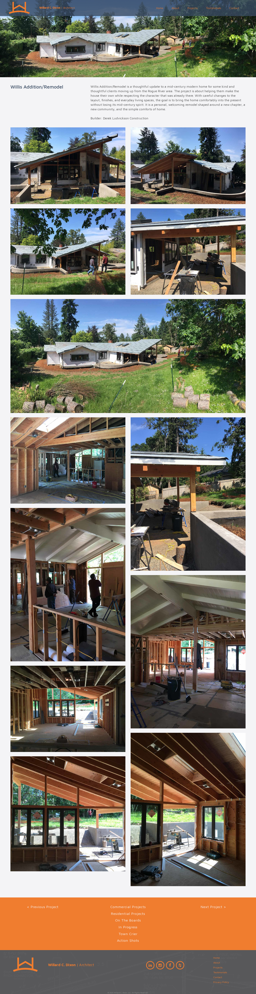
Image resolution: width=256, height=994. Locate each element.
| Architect (57, 7)
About (175, 8)
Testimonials (213, 8)
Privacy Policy (221, 982)
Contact (234, 8)
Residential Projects (128, 914)
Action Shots (128, 940)
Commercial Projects (128, 907)
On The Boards (128, 920)
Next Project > (213, 907)
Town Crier (128, 934)
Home (159, 8)
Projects (192, 8)
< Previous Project (43, 907)
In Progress (128, 927)
